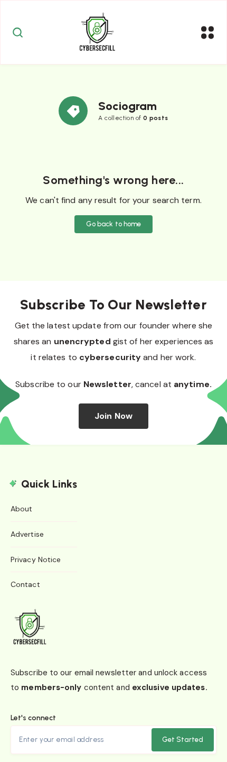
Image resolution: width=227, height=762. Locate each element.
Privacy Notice (36, 559)
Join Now (113, 415)
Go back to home (113, 224)
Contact (25, 584)
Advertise (27, 534)
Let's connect (33, 717)
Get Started (182, 739)
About (22, 508)
